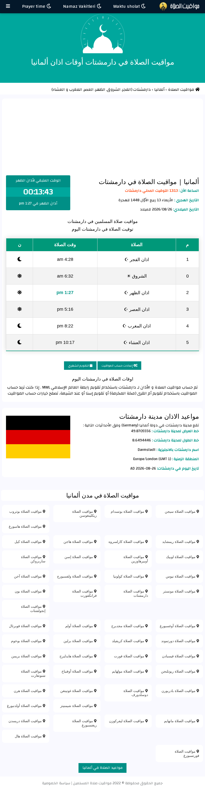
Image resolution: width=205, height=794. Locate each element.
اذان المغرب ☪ (136, 326)
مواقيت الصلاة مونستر (179, 591)
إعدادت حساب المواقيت (118, 365)
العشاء (59, 89)
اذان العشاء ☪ (137, 342)
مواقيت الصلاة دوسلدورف (136, 692)
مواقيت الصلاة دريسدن (25, 720)
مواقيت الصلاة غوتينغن (77, 690)
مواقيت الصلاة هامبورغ (26, 526)
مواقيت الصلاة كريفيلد (128, 640)
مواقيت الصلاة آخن (28, 576)
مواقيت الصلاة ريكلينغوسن (84, 513)
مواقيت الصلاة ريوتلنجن (178, 671)
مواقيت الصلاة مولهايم (128, 671)
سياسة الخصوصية (56, 783)
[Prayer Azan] (8, 6)
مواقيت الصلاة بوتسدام (128, 511)
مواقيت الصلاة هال (29, 736)
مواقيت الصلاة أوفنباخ (78, 671)
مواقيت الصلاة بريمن (27, 656)
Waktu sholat (127, 6)
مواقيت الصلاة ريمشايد (179, 541)
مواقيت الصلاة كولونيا (129, 576)
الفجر (126, 89)
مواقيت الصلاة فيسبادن (179, 656)
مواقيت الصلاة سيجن (180, 511)
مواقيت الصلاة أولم (79, 625)
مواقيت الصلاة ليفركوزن (127, 720)
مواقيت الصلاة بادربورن (179, 690)
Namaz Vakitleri (80, 6)
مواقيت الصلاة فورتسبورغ (187, 753)
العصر (89, 89)
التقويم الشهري (79, 365)
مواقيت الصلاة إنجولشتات (33, 608)
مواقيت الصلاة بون (29, 591)
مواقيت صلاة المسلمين (92, 783)
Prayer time (34, 6)
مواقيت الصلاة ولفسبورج (75, 576)
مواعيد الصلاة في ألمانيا (102, 767)
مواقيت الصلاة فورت (129, 656)
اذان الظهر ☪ (136, 293)
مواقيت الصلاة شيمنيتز (77, 705)
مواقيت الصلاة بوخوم (27, 640)
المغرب (76, 89)
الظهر (100, 89)
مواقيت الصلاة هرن (28, 690)
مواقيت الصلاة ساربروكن (33, 558)
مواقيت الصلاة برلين (79, 640)
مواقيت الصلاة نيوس (181, 576)
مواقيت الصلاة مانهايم (180, 720)
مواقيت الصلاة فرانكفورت (84, 593)
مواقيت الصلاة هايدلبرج (77, 656)
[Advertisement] (102, 138)
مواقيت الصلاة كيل (28, 541)
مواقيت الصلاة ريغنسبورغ (84, 722)
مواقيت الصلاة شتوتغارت (33, 673)
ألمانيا (190, 181)
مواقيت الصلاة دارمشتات (136, 593)
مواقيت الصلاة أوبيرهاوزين (136, 558)
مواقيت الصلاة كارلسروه (126, 541)
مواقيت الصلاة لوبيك (181, 556)
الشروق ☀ (137, 276)
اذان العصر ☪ (137, 309)
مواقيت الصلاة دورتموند (178, 640)
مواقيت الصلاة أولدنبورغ (25, 705)
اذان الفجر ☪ (136, 259)
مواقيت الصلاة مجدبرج (128, 625)
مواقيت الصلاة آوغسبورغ (178, 625)
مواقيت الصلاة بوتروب (26, 511)
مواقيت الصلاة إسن (79, 556)
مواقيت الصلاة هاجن (79, 541)
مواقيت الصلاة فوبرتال (26, 625)
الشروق (114, 89)
